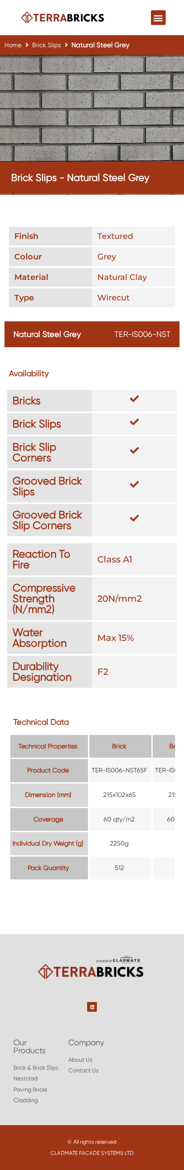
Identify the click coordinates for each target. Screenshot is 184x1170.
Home (12, 45)
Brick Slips (46, 45)
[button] (158, 17)
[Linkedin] (92, 1007)
